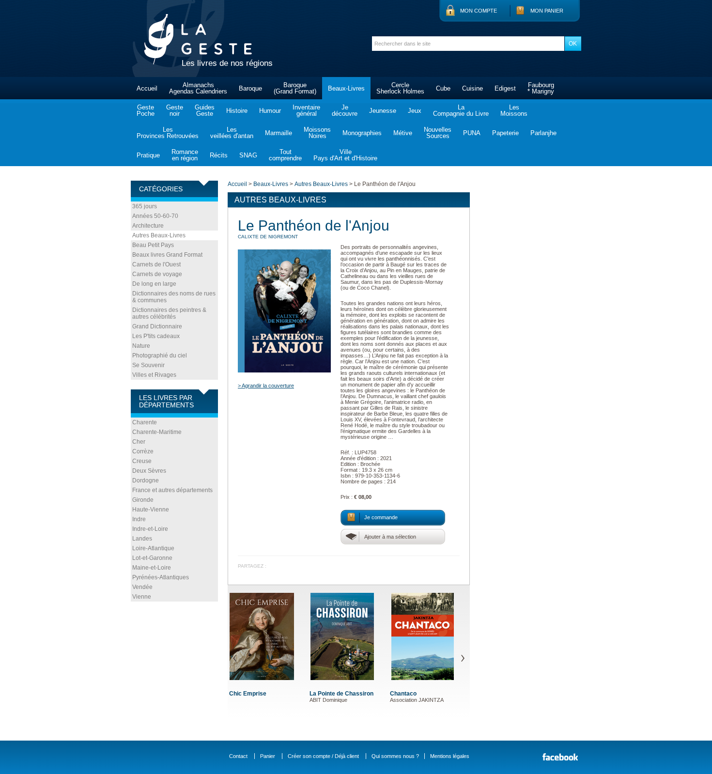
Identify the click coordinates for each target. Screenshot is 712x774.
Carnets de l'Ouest (156, 264)
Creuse (142, 461)
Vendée (142, 587)
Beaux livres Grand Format (167, 254)
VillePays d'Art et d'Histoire (345, 155)
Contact (238, 756)
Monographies (362, 133)
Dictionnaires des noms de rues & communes (174, 297)
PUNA (471, 133)
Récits (219, 155)
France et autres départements (172, 490)
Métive (402, 133)
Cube (443, 88)
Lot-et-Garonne (152, 558)
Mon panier (546, 11)
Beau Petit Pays (153, 245)
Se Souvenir (148, 365)
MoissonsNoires (317, 132)
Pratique (148, 155)
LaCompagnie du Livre (461, 110)
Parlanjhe (543, 133)
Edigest (505, 88)
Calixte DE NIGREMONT (268, 236)
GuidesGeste (205, 110)
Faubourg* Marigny (540, 88)
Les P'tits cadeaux (156, 336)
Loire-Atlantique (153, 548)
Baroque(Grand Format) (295, 88)
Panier (267, 756)
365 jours (144, 206)
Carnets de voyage (157, 274)
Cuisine (472, 88)
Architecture (148, 225)
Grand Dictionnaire (157, 326)
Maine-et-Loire (151, 567)
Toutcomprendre (285, 155)
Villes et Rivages (154, 375)
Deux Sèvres (149, 470)
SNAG (248, 155)
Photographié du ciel (159, 355)
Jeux (414, 110)
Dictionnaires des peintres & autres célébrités (169, 313)
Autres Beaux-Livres (159, 235)
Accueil (147, 88)
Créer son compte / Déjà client (323, 756)
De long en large (154, 283)
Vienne (141, 596)
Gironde (143, 499)
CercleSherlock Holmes (400, 88)
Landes (142, 538)
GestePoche (146, 110)
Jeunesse (382, 110)
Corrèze (143, 451)
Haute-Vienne (150, 509)
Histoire (237, 110)
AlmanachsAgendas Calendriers (198, 88)
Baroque (250, 88)
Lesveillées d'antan (231, 132)
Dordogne (145, 480)
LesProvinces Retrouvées (168, 132)
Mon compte (478, 11)
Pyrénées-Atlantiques (160, 577)
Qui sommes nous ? (395, 756)
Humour (270, 110)
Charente (144, 422)
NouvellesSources (437, 132)
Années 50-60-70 (155, 216)
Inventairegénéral (306, 110)
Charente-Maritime (157, 432)
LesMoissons (513, 110)
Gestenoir (174, 110)
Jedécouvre (344, 110)
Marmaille (278, 133)
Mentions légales (449, 756)
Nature (141, 345)
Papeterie (505, 133)
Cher (138, 441)
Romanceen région (184, 155)
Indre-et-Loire (150, 529)
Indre (139, 519)
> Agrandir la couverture (266, 385)
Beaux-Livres (346, 88)
